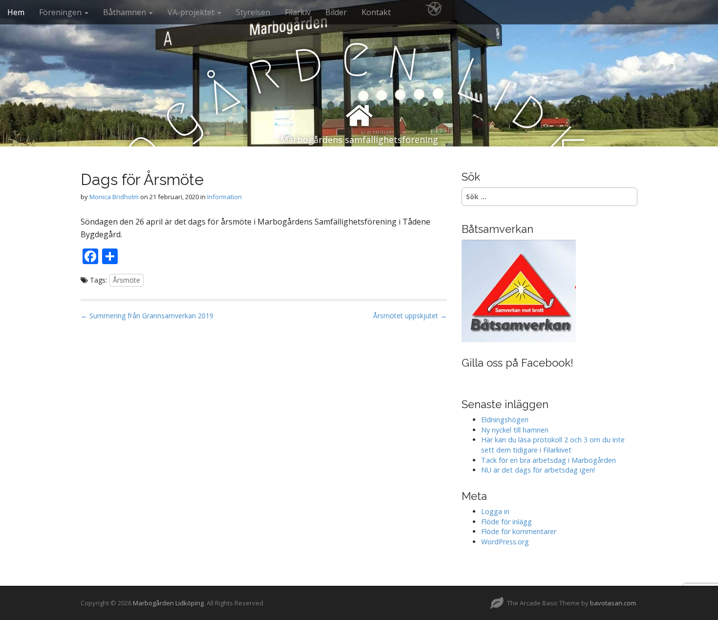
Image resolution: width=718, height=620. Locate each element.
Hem (15, 12)
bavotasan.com (613, 603)
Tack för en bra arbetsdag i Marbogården (548, 460)
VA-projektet (192, 12)
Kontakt (376, 12)
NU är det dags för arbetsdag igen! (538, 470)
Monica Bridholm (114, 196)
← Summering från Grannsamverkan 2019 (147, 315)
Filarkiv (298, 12)
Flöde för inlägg (506, 521)
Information (224, 196)
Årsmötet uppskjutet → (410, 315)
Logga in (495, 511)
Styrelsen (253, 12)
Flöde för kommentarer (518, 531)
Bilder (336, 12)
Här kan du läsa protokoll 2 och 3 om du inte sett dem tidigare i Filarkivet (553, 445)
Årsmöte (126, 280)
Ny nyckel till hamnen (515, 429)
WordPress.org (505, 541)
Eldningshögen (504, 419)
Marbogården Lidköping (168, 603)
